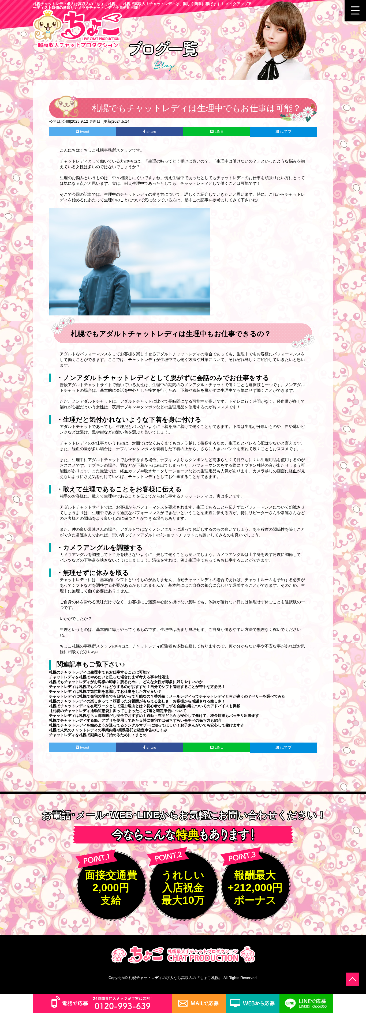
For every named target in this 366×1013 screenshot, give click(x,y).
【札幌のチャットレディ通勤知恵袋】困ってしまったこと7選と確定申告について (117, 711)
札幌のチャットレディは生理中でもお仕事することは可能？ (99, 672)
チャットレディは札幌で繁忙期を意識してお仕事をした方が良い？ (105, 691)
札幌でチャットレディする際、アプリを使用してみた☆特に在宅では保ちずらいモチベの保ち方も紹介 (135, 720)
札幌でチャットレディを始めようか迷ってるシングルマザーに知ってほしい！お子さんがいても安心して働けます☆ (146, 725)
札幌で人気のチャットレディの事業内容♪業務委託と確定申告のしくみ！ (110, 730)
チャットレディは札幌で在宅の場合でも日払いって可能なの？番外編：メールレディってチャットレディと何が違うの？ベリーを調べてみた (167, 696)
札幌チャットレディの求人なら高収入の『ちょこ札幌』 (175, 978)
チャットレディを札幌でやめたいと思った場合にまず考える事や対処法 (109, 677)
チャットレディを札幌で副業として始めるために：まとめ (98, 735)
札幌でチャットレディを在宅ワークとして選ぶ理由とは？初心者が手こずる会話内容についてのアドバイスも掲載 (144, 706)
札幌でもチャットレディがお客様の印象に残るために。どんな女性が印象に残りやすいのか (126, 682)
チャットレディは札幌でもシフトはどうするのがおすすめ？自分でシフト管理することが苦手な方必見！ (137, 686)
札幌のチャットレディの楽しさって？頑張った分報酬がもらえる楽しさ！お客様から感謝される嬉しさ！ (137, 701)
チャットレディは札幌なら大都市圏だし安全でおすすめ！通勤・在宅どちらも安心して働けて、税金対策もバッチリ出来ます (154, 715)
